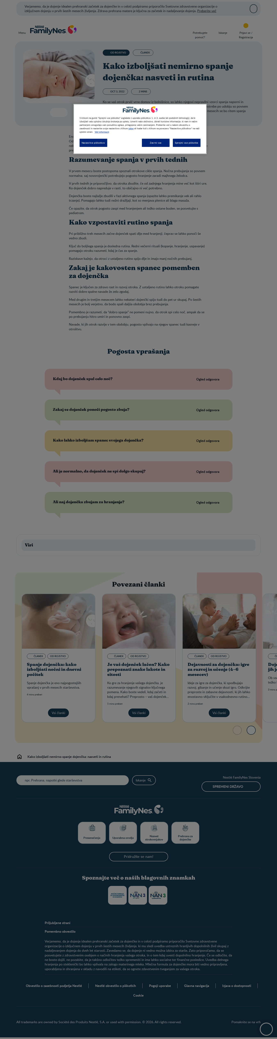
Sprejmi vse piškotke (186, 142)
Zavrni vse (156, 142)
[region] (140, 129)
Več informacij (102, 131)
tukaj (131, 128)
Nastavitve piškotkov (93, 142)
